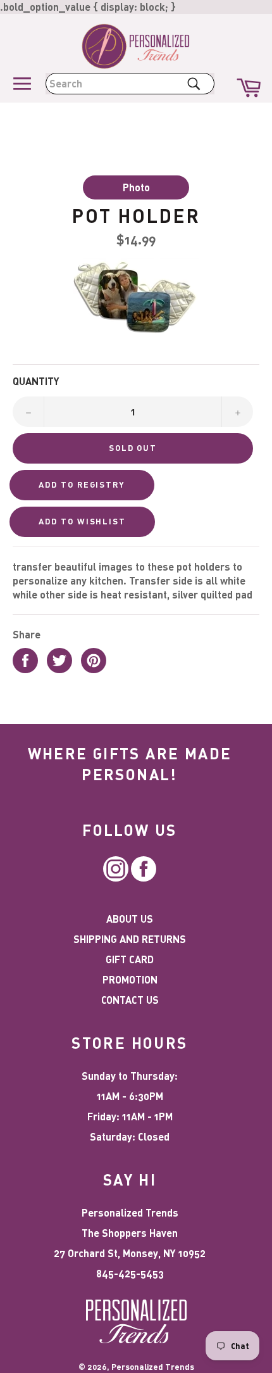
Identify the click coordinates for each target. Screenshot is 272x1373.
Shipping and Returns (129, 939)
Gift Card (130, 959)
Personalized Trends (152, 1367)
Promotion (130, 979)
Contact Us (130, 1000)
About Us (129, 919)
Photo (136, 187)
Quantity (36, 381)
